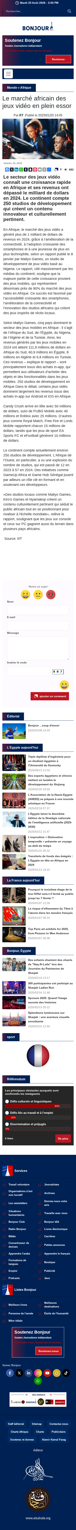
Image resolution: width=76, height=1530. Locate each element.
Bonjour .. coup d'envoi (43, 725)
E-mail (11, 617)
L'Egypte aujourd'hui (22, 747)
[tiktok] (66, 1373)
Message (13, 632)
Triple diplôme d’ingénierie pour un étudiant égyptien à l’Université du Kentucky (49, 761)
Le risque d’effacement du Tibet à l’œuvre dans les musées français (50, 910)
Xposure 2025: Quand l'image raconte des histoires (47, 1000)
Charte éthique (19, 1431)
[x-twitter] (19, 1373)
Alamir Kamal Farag (54, 1439)
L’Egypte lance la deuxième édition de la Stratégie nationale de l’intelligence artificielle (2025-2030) (50, 820)
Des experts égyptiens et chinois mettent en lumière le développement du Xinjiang (50, 780)
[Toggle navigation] (8, 73)
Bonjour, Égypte (19, 950)
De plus (63, 1138)
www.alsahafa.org (38, 1518)
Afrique (25, 87)
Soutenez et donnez (22, 1439)
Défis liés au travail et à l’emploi (31, 1112)
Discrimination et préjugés (28, 1124)
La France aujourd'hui (23, 880)
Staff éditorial (16, 1423)
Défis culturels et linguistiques (30, 1101)
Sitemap (37, 1423)
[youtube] (47, 1373)
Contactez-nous (58, 1423)
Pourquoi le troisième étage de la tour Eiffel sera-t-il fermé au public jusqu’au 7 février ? (50, 894)
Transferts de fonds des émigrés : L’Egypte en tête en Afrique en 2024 (50, 860)
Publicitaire (58, 1431)
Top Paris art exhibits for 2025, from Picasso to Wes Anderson (48, 931)
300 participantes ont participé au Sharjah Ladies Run (50, 985)
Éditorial (13, 716)
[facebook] (10, 1373)
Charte (40, 1431)
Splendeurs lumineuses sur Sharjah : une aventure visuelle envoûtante (48, 1017)
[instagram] (38, 1373)
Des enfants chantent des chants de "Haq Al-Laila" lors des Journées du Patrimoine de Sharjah (50, 966)
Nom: (10, 601)
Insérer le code (17, 662)
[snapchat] (57, 1373)
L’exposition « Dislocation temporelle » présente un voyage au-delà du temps (50, 841)
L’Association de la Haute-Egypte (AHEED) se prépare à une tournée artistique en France (50, 799)
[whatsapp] (38, 1381)
